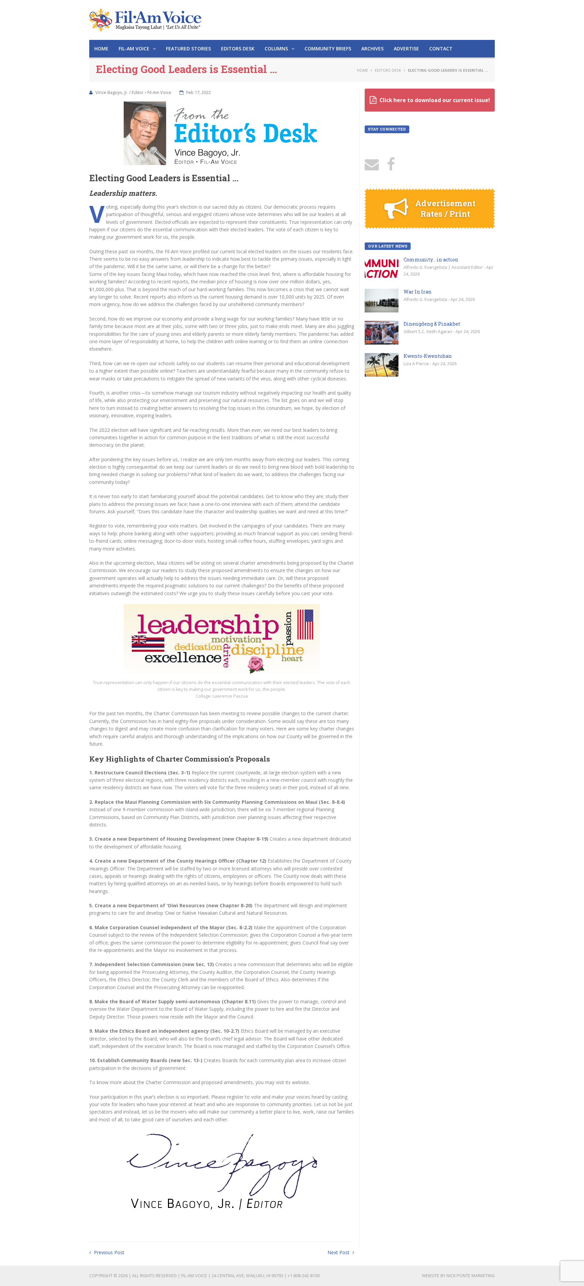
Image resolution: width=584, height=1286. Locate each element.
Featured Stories (188, 48)
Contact (441, 48)
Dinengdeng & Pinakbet (432, 324)
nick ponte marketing (470, 1276)
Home (101, 48)
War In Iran (418, 291)
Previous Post (108, 1252)
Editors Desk (237, 48)
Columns (277, 48)
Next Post (339, 1252)
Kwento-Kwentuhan (428, 356)
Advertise (406, 48)
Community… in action (431, 259)
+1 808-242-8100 (304, 1276)
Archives (372, 48)
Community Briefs (328, 48)
